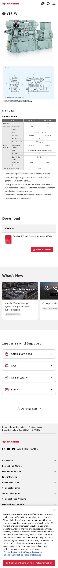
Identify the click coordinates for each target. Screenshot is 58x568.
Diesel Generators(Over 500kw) (15, 430)
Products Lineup (36, 427)
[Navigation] (54, 3)
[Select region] (43, 3)
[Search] (48, 3)
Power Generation (18, 427)
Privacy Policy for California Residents (23, 552)
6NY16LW (36, 430)
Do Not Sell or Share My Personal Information (29, 562)
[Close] (54, 510)
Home (4, 427)
